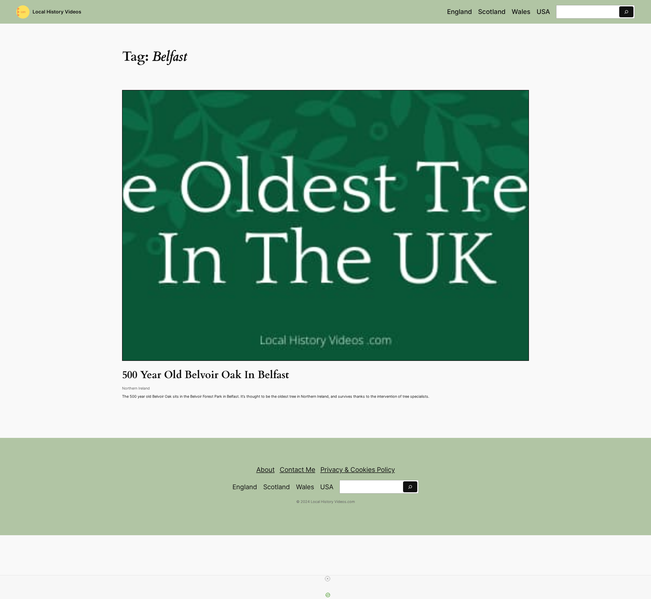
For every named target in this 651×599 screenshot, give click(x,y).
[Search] (626, 11)
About (265, 469)
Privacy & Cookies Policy (357, 469)
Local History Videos (57, 12)
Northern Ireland (136, 388)
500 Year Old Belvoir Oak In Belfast (205, 375)
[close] (327, 578)
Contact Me (297, 469)
